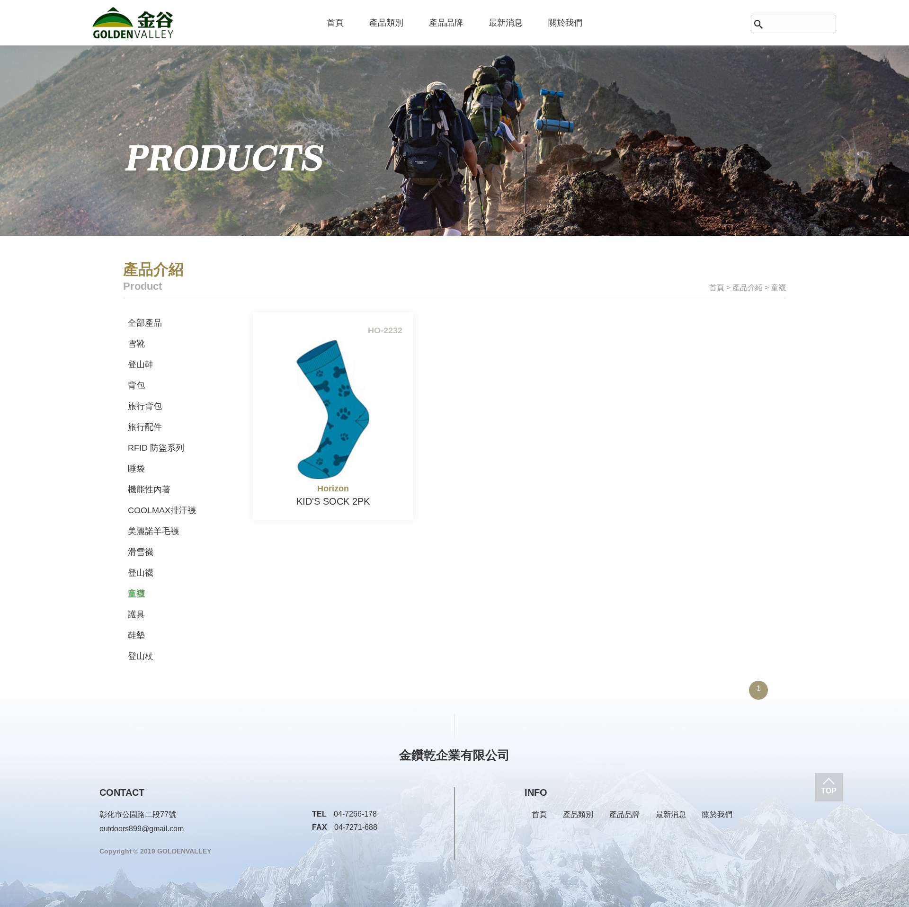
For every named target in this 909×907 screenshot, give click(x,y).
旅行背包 (145, 406)
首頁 (335, 22)
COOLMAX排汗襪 (162, 510)
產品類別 (386, 22)
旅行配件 (145, 427)
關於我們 (565, 22)
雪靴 (136, 343)
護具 (136, 614)
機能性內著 (149, 489)
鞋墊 (136, 635)
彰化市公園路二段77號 (137, 814)
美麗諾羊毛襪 (153, 531)
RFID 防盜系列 (156, 448)
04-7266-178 (344, 814)
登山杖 (140, 656)
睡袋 (136, 468)
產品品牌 (446, 22)
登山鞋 (140, 364)
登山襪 (140, 573)
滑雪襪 (140, 552)
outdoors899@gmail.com (141, 829)
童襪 (136, 593)
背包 (136, 385)
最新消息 (506, 22)
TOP (829, 791)
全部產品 (145, 323)
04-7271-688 (344, 827)
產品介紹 (747, 288)
